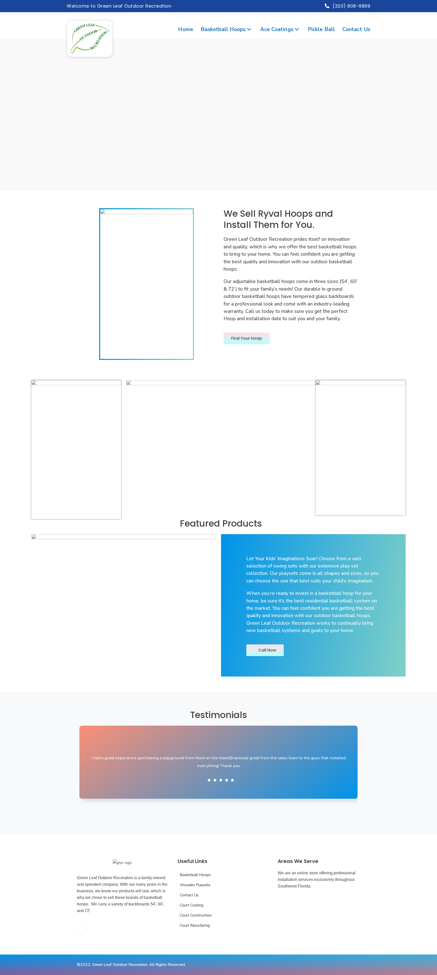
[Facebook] (82, 930)
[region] (218, 114)
